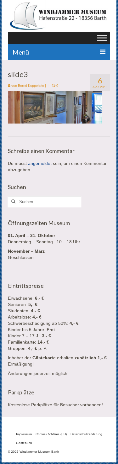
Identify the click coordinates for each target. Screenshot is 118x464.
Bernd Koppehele (31, 85)
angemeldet (40, 163)
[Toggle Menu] (102, 38)
